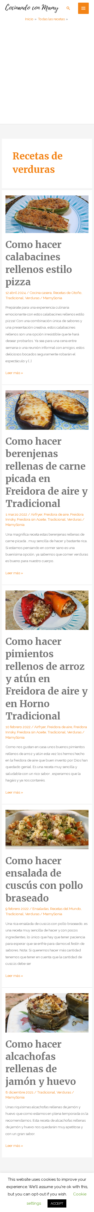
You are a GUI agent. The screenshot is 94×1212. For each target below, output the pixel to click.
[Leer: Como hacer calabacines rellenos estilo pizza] (47, 214)
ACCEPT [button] (57, 1203)
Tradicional (14, 298)
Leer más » (14, 373)
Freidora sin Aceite (31, 519)
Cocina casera (41, 293)
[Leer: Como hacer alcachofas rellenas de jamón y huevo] (47, 1012)
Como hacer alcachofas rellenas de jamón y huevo (40, 1062)
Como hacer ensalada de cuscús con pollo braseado (44, 879)
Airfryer (36, 514)
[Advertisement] (47, 74)
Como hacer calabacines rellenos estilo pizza (38, 263)
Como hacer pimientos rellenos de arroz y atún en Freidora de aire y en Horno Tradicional (46, 678)
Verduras (32, 298)
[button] (68, 8)
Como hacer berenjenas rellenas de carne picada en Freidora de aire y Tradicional (46, 472)
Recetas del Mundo (65, 909)
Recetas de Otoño (67, 293)
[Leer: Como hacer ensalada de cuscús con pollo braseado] (47, 829)
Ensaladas (40, 909)
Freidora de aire (56, 514)
